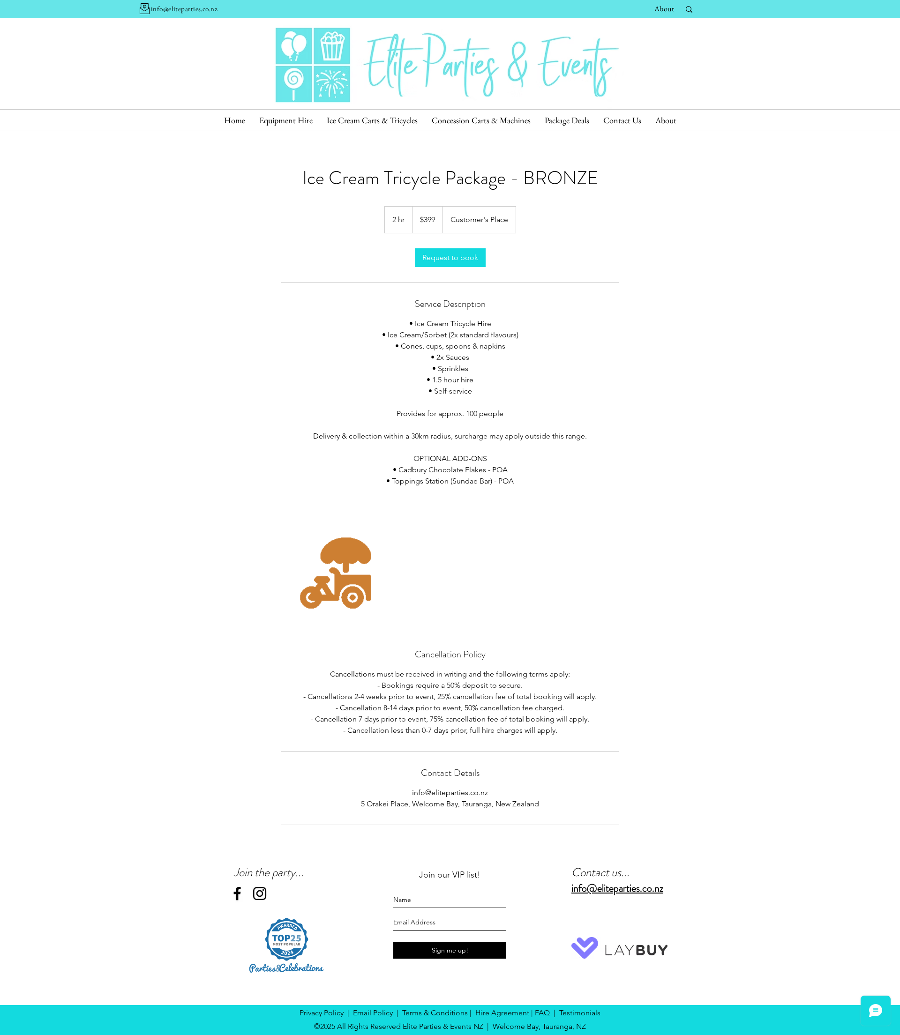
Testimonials (579, 1012)
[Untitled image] (335, 573)
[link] (450, 257)
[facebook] (237, 893)
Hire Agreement (502, 1012)
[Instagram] (260, 893)
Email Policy (373, 1012)
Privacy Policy (322, 1012)
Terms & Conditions (435, 1012)
